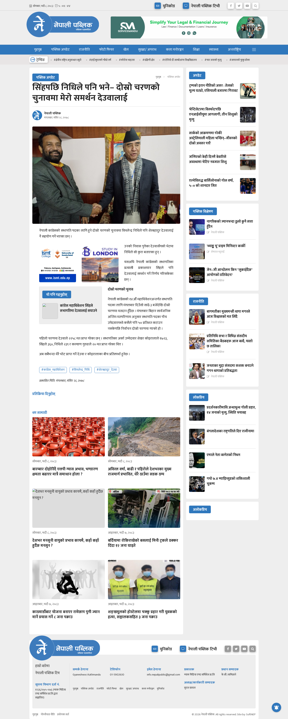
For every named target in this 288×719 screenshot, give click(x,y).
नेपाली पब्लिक (52, 113)
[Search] (255, 4)
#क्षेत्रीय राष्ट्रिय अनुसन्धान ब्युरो (67, 60)
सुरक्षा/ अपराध (147, 50)
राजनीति (84, 50)
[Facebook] (231, 4)
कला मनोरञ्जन (175, 50)
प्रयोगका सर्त (63, 714)
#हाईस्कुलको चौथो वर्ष (100, 60)
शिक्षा (196, 50)
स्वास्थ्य (213, 50)
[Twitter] (239, 4)
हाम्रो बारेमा (42, 666)
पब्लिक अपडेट (60, 50)
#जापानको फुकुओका (239, 60)
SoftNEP (251, 714)
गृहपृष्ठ (38, 50)
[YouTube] (247, 4)
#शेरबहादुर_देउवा (107, 369)
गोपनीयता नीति (48, 714)
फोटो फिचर (106, 50)
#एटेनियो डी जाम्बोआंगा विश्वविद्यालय (179, 60)
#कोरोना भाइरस (127, 60)
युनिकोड (160, 688)
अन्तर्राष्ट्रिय (234, 50)
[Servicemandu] (187, 39)
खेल (126, 50)
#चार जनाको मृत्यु (213, 60)
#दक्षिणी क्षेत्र (148, 60)
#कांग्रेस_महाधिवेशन (53, 369)
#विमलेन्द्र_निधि (81, 369)
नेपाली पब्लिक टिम (47, 673)
